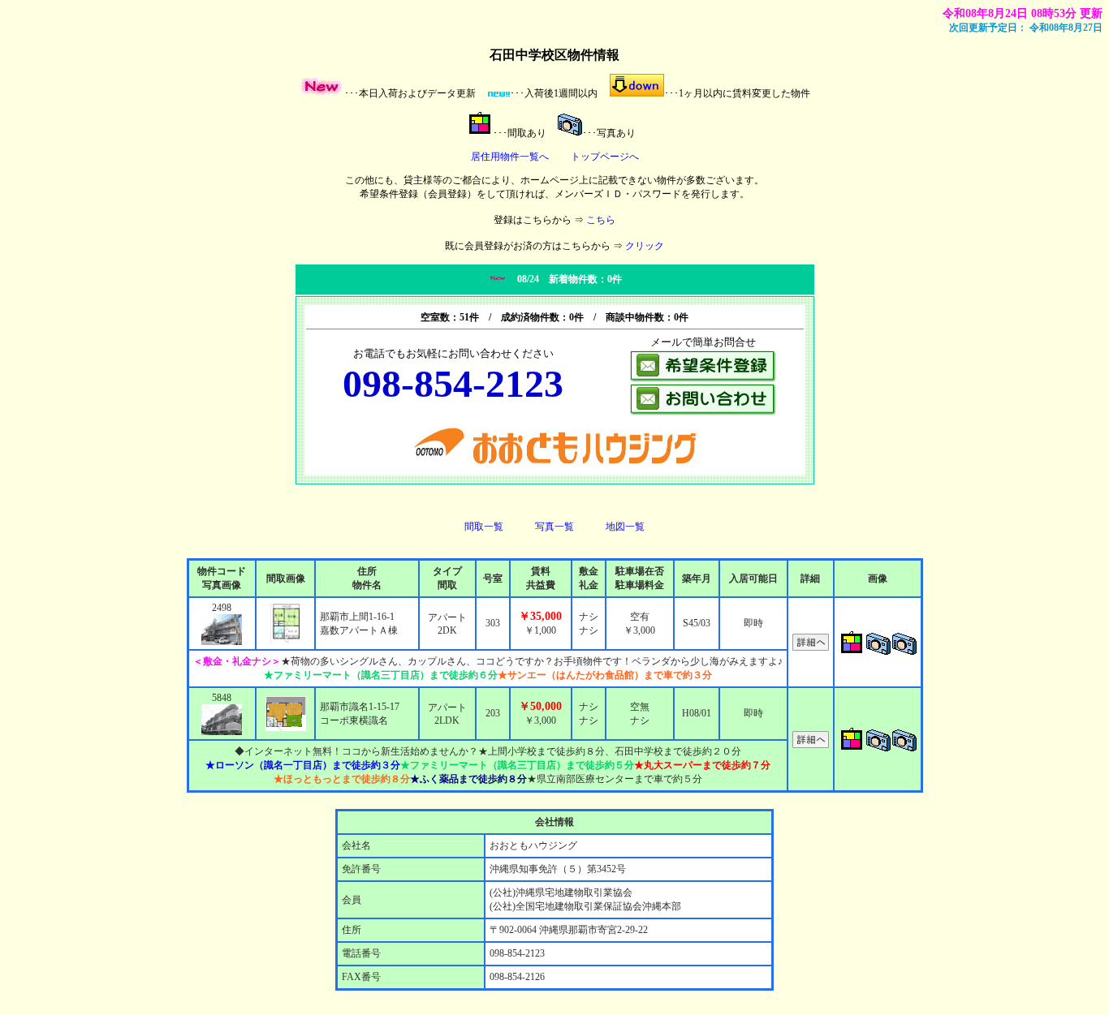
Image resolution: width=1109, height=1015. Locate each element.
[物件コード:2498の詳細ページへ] (810, 647)
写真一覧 (554, 526)
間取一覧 (483, 526)
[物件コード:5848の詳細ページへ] (810, 744)
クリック (644, 246)
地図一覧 (625, 526)
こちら (600, 220)
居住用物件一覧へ (510, 156)
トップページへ (605, 156)
